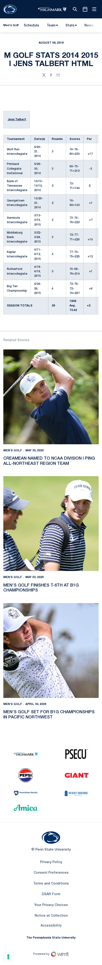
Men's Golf (12, 450)
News (88, 25)
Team (51, 25)
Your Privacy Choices (51, 905)
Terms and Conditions (51, 883)
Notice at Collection (51, 915)
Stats (69, 25)
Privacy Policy (51, 862)
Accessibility (51, 925)
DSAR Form (51, 894)
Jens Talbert (17, 119)
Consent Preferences (51, 872)
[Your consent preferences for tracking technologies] (8, 956)
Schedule (31, 25)
